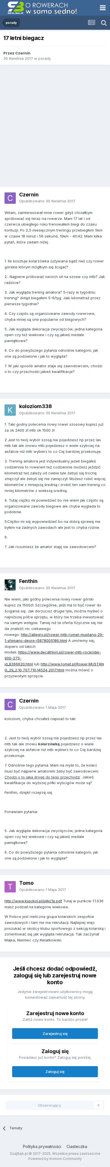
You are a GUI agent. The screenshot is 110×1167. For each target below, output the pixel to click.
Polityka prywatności (42, 1146)
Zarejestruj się (55, 1033)
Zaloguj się (55, 1071)
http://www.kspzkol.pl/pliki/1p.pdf (33, 901)
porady (44, 58)
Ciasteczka (77, 1146)
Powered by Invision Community (55, 1159)
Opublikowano (47, 201)
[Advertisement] (55, 126)
